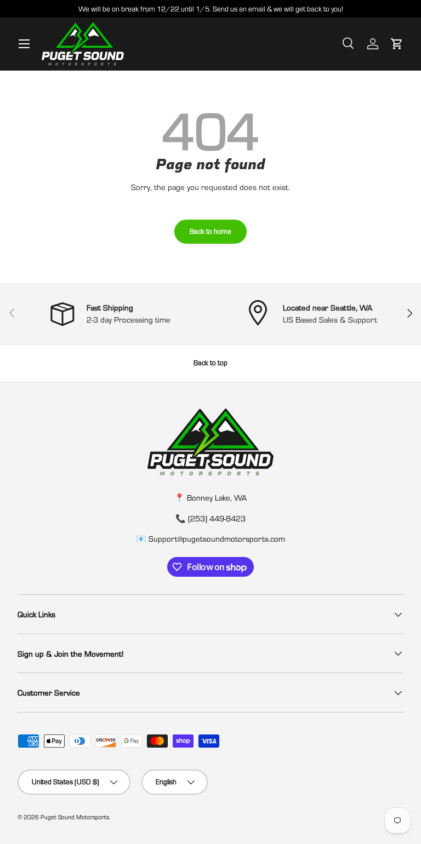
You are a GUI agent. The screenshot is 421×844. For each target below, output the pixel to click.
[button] (397, 44)
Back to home (210, 231)
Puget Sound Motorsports (75, 817)
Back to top (210, 363)
